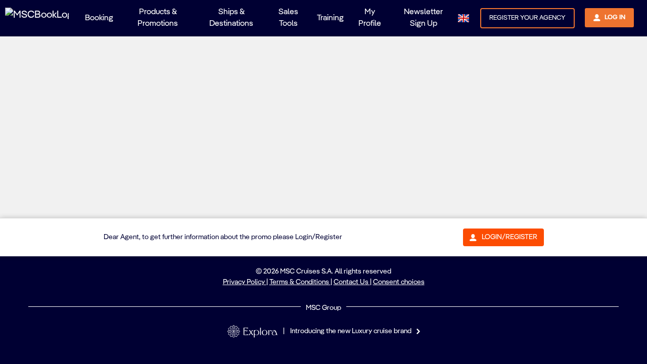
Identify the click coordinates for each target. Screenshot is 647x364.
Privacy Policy (244, 282)
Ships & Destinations (231, 18)
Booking (99, 18)
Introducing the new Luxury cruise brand (351, 331)
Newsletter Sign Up (423, 18)
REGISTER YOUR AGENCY (527, 18)
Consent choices (399, 282)
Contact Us (352, 282)
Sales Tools (288, 18)
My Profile (369, 18)
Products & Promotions (157, 18)
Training (330, 18)
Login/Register (509, 237)
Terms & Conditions (300, 282)
